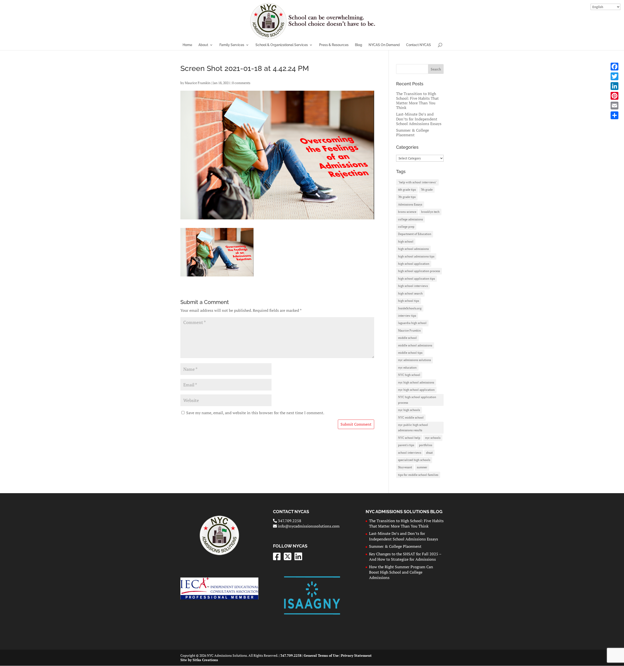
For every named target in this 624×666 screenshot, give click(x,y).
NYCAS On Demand (384, 45)
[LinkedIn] (614, 86)
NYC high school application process (417, 399)
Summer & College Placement (412, 132)
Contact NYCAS (418, 45)
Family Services (231, 45)
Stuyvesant (405, 467)
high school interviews (413, 286)
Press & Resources (334, 45)
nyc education (407, 367)
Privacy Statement (356, 655)
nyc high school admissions (416, 382)
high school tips (408, 301)
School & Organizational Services (281, 45)
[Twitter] (614, 76)
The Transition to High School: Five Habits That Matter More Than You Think (417, 100)
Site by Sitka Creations (199, 659)
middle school (407, 338)
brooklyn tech (430, 212)
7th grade (427, 189)
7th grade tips (407, 197)
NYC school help (409, 438)
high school (405, 241)
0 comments (241, 82)
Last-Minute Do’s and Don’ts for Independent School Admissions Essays (418, 118)
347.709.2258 (289, 520)
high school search (410, 293)
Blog (358, 45)
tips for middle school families (418, 475)
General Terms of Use (321, 655)
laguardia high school (412, 323)
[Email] (614, 105)
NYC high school (409, 375)
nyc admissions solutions (414, 360)
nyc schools (432, 438)
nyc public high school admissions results (413, 427)
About (203, 45)
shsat (429, 452)
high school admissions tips (416, 256)
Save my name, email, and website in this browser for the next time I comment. (255, 412)
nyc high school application (416, 390)
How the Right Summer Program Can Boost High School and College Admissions (401, 572)
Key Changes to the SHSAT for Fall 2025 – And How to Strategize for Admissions (405, 556)
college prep (406, 226)
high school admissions (413, 249)
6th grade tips (407, 189)
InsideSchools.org (409, 308)
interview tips (407, 315)
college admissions (410, 219)
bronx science (407, 212)
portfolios (425, 445)
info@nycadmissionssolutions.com (308, 526)
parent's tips (406, 445)
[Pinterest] (614, 96)
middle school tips (410, 352)
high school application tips (416, 278)
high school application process (419, 271)
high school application (413, 263)
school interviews (409, 452)
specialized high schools (414, 460)
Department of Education (414, 234)
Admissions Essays (410, 204)
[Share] (614, 115)
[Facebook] (614, 66)
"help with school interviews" (417, 182)
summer (422, 467)
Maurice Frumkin (197, 82)
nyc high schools (409, 410)
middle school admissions (415, 345)
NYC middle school (411, 417)
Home (187, 45)
